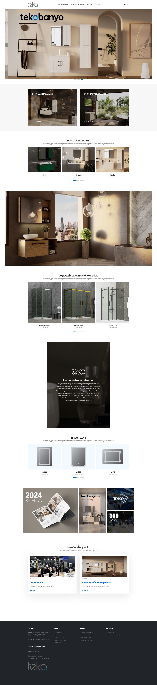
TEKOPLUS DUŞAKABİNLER (87, 632)
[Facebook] (125, 4)
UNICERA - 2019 (36, 582)
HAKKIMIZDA (58, 632)
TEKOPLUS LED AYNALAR (87, 635)
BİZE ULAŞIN (58, 643)
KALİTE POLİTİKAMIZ (60, 637)
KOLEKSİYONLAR (63, 4)
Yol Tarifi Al (36, 651)
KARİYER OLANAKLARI (60, 640)
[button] (76, 79)
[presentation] (6, 45)
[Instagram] (128, 4)
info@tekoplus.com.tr (38, 647)
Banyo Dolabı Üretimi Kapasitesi (96, 582)
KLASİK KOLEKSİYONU (86, 640)
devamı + (33, 590)
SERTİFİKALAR (58, 635)
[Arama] (120, 4)
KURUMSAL (81, 4)
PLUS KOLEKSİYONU (86, 637)
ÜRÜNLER (73, 4)
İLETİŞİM (89, 4)
